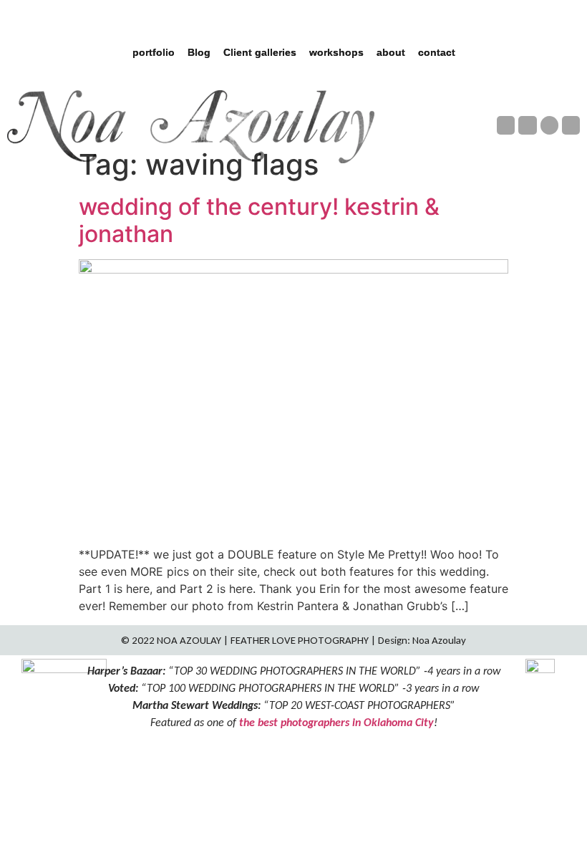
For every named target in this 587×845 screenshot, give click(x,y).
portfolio (153, 52)
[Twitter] (571, 125)
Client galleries (259, 52)
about (391, 52)
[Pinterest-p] (549, 125)
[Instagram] (527, 125)
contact (436, 52)
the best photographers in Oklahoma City (336, 722)
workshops (336, 52)
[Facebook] (506, 125)
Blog (199, 52)
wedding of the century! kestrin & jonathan (259, 220)
